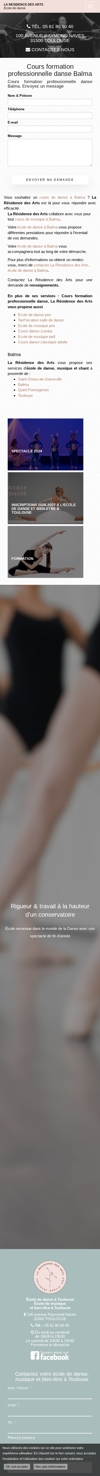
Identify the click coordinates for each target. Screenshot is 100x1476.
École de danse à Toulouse (50, 1299)
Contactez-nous (52, 49)
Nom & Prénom (20, 96)
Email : (13, 1405)
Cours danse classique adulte (42, 342)
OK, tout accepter (17, 1466)
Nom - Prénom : (20, 1388)
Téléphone (16, 109)
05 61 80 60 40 (57, 1325)
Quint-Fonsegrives (33, 390)
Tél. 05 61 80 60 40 (51, 26)
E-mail (13, 122)
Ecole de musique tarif (36, 336)
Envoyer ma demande (50, 180)
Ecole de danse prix (34, 315)
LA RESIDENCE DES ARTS (23, 6)
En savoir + (45, 444)
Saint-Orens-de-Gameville (40, 379)
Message (15, 136)
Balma (23, 384)
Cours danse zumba (35, 331)
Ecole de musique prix (36, 325)
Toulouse (25, 395)
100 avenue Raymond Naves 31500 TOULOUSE (50, 38)
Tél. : (12, 1422)
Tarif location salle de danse (41, 320)
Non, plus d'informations (50, 1466)
